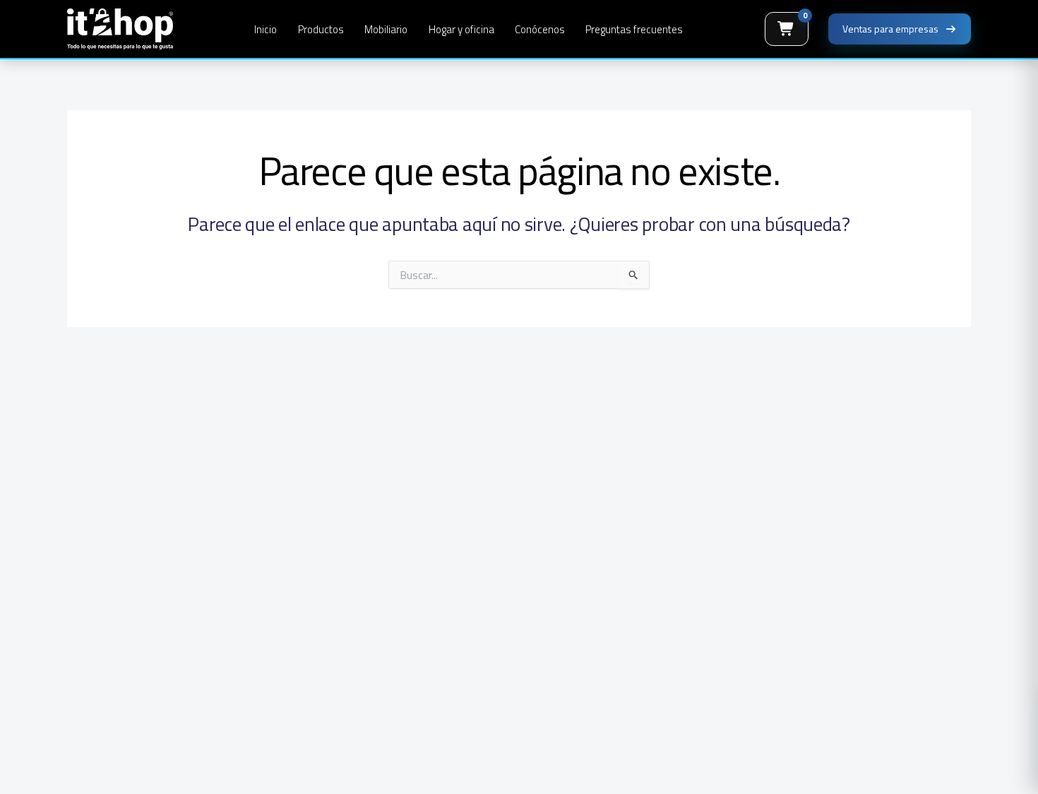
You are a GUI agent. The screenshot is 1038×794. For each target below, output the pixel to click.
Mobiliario (385, 29)
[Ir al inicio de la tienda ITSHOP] (120, 29)
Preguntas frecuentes (634, 29)
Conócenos (540, 29)
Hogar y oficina (461, 29)
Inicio (265, 29)
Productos (321, 29)
